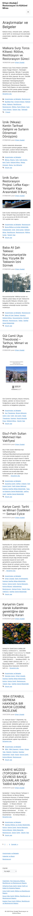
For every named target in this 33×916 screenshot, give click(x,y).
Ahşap (21, 749)
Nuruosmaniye (17, 318)
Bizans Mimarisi (21, 413)
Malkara (10, 104)
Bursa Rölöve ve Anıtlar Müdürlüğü (16, 227)
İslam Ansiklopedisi (21, 578)
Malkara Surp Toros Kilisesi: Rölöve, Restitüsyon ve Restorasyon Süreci (16, 53)
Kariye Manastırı (22, 584)
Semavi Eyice (16, 589)
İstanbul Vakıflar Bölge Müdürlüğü (14, 489)
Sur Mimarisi (18, 165)
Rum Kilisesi (21, 107)
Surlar (4, 235)
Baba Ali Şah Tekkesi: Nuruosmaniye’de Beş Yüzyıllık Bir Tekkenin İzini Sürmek (14, 256)
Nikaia (23, 162)
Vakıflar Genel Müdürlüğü (15, 494)
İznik (17, 160)
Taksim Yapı (16, 109)
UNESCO (6, 592)
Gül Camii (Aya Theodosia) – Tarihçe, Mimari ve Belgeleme (15, 341)
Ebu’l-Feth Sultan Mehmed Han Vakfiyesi (14, 437)
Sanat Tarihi (16, 833)
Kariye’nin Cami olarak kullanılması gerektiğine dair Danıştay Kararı (15, 609)
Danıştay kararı (10, 676)
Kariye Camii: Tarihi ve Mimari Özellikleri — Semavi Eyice (16, 510)
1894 (6, 749)
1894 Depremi (13, 749)
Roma (11, 165)
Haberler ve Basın (9, 856)
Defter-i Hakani (21, 484)
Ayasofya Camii (10, 484)
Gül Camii (18, 416)
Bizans (12, 160)
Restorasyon (26, 99)
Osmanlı (5, 165)
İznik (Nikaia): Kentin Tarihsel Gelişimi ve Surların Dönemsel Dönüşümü (16, 129)
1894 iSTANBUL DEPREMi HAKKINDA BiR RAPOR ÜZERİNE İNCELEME (14, 703)
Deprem (9, 752)
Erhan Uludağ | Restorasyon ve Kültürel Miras (15, 5)
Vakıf (4, 494)
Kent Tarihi (6, 162)
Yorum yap (8, 167)
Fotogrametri (7, 230)
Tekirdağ (24, 109)
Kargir (17, 754)
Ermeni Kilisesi (19, 102)
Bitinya (7, 160)
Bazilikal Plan (9, 102)
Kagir (12, 754)
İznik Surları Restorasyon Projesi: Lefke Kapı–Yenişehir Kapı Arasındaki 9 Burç (16, 185)
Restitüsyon (17, 104)
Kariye (5, 584)
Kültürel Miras (15, 162)
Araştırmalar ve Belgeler (13, 99)
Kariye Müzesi (7, 586)
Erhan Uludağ (9, 578)
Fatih (12, 416)
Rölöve (14, 107)
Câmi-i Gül (6, 416)
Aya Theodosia (10, 413)
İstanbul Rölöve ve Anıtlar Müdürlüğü (17, 825)
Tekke (20, 320)
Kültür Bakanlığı (18, 830)
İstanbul (22, 315)
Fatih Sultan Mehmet (19, 486)
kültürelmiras (17, 586)
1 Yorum (7, 112)
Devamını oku (7, 94)
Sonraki (14, 844)
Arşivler (5, 868)
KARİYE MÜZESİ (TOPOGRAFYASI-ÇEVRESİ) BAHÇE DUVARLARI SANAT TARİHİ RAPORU (16, 777)
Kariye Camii (12, 584)
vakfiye (26, 491)
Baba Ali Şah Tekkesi (12, 315)
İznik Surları (23, 160)
